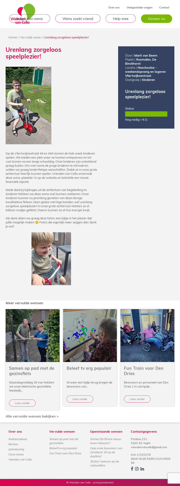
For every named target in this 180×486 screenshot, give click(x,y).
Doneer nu (156, 18)
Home (12, 37)
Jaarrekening (16, 449)
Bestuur (13, 444)
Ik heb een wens (29, 18)
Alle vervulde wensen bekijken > (32, 416)
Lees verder (22, 403)
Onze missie (16, 454)
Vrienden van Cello (20, 459)
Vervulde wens (30, 37)
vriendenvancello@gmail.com (149, 447)
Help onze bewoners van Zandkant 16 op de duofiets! (106, 452)
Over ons (114, 7)
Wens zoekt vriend (78, 18)
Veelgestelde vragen (139, 7)
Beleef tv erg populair (63, 448)
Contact (164, 7)
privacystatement (103, 482)
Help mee (120, 18)
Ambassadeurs (17, 439)
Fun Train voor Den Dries (65, 453)
